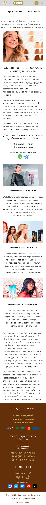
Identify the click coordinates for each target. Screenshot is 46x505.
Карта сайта (35, 495)
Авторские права (23, 502)
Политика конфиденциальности (23, 498)
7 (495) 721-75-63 (24, 144)
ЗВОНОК (18, 3)
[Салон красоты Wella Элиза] (5, 3)
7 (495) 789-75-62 (24, 147)
